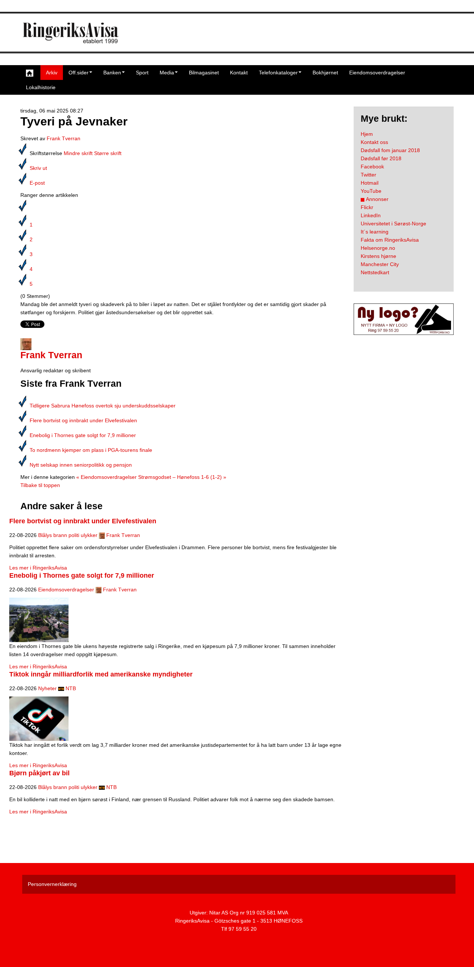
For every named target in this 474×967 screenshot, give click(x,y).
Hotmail (369, 183)
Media (167, 72)
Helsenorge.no (378, 248)
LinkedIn (371, 215)
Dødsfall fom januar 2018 (390, 150)
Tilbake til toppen (40, 485)
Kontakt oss (374, 142)
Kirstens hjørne (378, 256)
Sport (142, 72)
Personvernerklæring (52, 884)
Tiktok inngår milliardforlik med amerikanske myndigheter (101, 674)
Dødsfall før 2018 (381, 158)
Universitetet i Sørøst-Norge (393, 223)
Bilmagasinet (204, 72)
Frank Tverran (63, 138)
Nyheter (47, 688)
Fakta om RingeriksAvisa (390, 240)
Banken (112, 72)
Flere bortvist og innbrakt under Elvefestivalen (83, 420)
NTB (71, 688)
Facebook (372, 166)
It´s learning (374, 232)
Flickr (367, 207)
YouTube (371, 191)
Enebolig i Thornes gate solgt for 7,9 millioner (83, 435)
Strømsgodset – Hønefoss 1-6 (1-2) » (182, 477)
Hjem (367, 134)
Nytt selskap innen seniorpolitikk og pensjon (81, 465)
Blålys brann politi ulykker (67, 535)
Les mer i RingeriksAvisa (38, 568)
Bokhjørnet (325, 72)
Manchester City (380, 264)
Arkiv (51, 72)
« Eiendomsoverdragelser (106, 477)
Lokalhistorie (41, 87)
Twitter (368, 175)
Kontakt (239, 72)
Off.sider (79, 72)
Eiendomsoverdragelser (377, 72)
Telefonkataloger (278, 72)
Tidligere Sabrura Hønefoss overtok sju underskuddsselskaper (103, 406)
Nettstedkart (375, 272)
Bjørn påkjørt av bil (39, 773)
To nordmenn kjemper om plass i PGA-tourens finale (91, 450)
